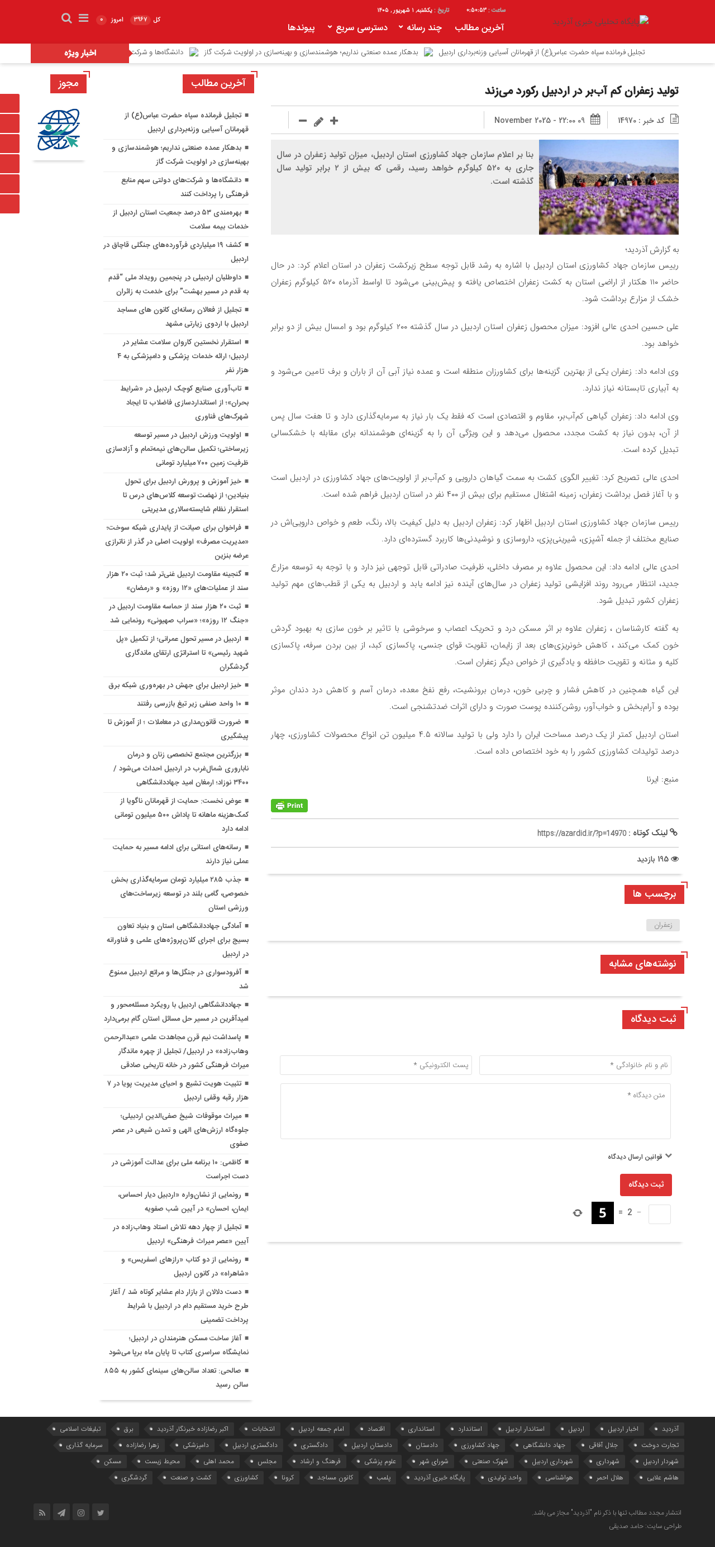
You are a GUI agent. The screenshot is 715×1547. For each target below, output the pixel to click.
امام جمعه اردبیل (321, 1429)
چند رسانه (424, 28)
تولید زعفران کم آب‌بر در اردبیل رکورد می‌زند (582, 91)
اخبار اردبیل (623, 1429)
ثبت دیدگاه (646, 1185)
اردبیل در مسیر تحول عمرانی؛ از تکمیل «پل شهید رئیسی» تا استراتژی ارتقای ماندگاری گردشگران (182, 653)
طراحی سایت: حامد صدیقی (645, 1526)
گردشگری (134, 1477)
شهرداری (608, 1461)
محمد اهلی (218, 1461)
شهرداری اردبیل (552, 1461)
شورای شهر (434, 1461)
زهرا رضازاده (142, 1445)
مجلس (267, 1461)
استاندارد (470, 1429)
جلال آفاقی (603, 1445)
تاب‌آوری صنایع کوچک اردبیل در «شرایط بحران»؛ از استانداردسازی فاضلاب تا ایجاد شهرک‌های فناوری (184, 403)
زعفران (663, 925)
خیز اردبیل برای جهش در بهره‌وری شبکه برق (174, 685)
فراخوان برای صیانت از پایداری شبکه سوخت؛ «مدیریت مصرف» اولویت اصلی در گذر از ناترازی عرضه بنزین (177, 542)
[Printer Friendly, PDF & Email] (289, 806)
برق (129, 1429)
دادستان (427, 1445)
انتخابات (263, 1429)
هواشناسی (559, 1477)
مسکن (112, 1461)
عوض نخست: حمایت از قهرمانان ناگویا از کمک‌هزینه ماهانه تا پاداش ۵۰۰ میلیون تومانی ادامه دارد (182, 815)
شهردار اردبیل (661, 1461)
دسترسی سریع (362, 28)
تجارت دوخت (660, 1445)
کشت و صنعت (190, 1477)
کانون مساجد (335, 1477)
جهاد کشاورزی (480, 1445)
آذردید (670, 1429)
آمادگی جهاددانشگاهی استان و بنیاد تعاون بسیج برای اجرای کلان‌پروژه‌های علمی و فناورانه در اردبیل (178, 940)
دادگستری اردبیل (255, 1445)
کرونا (288, 1477)
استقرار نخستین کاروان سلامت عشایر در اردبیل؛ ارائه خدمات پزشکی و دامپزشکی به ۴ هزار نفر (183, 356)
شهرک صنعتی (490, 1461)
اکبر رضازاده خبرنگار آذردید (192, 1429)
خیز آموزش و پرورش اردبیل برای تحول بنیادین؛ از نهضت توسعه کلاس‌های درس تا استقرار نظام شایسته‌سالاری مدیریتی (186, 495)
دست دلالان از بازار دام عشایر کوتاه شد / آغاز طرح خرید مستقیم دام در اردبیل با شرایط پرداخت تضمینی (179, 1306)
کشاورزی (246, 1477)
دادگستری (314, 1445)
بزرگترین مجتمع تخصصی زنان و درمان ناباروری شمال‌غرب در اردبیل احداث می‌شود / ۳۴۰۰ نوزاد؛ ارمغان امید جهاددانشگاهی (181, 769)
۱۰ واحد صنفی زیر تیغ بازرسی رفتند (189, 704)
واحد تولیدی (505, 1477)
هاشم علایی (663, 1477)
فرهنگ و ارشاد (320, 1461)
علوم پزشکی (380, 1461)
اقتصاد (376, 1429)
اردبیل (576, 1429)
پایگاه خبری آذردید (439, 1477)
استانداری (421, 1429)
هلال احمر (610, 1477)
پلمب (383, 1477)
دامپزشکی (196, 1445)
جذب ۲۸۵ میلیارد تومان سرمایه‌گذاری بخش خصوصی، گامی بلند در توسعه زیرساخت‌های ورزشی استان (180, 894)
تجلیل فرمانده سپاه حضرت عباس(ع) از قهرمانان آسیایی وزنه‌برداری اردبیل (584, 52)
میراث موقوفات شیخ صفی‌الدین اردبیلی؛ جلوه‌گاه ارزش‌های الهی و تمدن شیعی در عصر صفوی (180, 1130)
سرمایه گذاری (84, 1445)
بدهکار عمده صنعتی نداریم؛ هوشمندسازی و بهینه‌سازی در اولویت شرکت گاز (353, 52)
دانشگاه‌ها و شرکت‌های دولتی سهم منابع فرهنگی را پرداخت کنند (133, 52)
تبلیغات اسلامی (80, 1429)
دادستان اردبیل (371, 1445)
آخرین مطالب (479, 28)
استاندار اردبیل (525, 1429)
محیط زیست (162, 1461)
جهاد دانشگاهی (544, 1445)
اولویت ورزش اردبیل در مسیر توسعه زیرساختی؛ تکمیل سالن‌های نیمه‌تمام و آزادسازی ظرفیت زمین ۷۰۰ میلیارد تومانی (177, 449)
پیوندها (301, 28)
